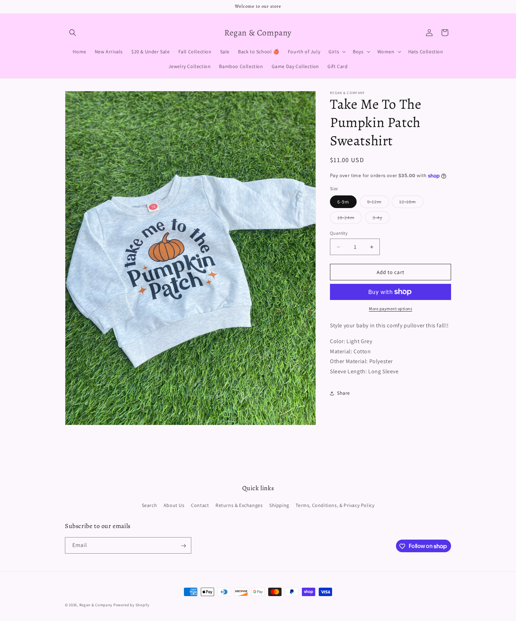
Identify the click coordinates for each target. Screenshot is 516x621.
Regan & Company (96, 604)
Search (149, 505)
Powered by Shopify (131, 604)
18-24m (349, 219)
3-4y (381, 219)
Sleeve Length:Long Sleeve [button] (364, 371)
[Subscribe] (183, 545)
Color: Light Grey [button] (351, 341)
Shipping (279, 505)
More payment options (390, 308)
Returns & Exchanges (239, 505)
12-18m (411, 203)
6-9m (343, 202)
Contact (200, 505)
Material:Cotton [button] (350, 351)
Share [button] (343, 393)
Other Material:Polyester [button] (361, 361)
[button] (72, 32)
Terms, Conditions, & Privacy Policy (335, 505)
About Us (174, 505)
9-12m (378, 203)
